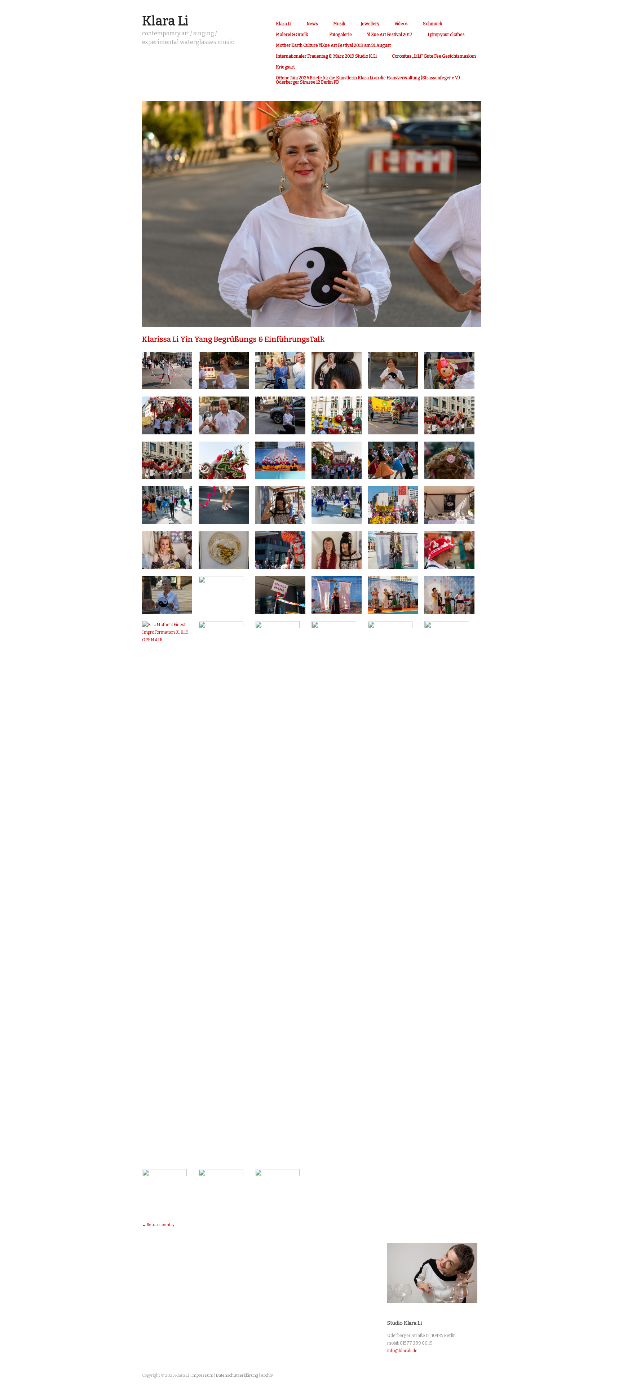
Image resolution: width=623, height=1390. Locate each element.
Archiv (267, 1375)
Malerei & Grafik (292, 34)
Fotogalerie (340, 34)
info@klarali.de (402, 1350)
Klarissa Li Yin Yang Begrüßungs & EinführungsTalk (233, 339)
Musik (339, 24)
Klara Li (165, 21)
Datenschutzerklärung (237, 1375)
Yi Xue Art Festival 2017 (389, 34)
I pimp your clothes (446, 34)
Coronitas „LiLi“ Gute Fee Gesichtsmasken (434, 56)
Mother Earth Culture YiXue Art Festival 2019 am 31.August (333, 45)
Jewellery (370, 24)
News (312, 24)
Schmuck (432, 24)
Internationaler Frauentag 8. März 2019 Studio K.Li (326, 56)
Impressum (202, 1375)
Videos (401, 24)
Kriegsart (285, 67)
